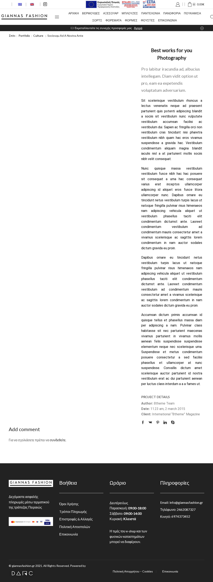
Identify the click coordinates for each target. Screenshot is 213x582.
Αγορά (138, 28)
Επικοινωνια (167, 20)
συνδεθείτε (58, 440)
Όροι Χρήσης (69, 504)
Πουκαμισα (192, 13)
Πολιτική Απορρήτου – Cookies (133, 571)
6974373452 (180, 516)
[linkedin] (165, 422)
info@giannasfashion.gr (186, 502)
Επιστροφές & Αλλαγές (76, 519)
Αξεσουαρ (110, 13)
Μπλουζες (130, 13)
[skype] (172, 422)
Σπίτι (12, 35)
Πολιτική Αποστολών (74, 527)
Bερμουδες (91, 13)
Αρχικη (73, 13)
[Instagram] (45, 4)
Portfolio (24, 35)
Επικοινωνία (68, 534)
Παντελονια (150, 13)
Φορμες (131, 20)
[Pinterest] (157, 422)
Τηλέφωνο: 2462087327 (178, 509)
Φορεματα (113, 20)
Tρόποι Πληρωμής (73, 512)
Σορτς (97, 20)
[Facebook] (144, 422)
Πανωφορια (172, 13)
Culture (38, 35)
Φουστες (148, 20)
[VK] (150, 422)
